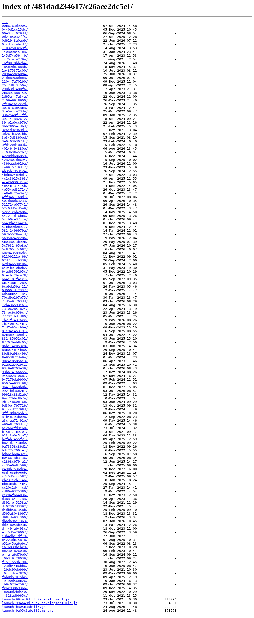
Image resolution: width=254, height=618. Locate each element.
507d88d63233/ (15, 201)
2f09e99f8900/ (15, 100)
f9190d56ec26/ (15, 580)
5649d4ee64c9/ (15, 223)
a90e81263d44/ (15, 424)
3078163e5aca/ (15, 107)
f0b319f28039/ (15, 558)
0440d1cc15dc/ (15, 29)
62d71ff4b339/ (15, 260)
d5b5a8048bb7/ (15, 513)
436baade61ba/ (15, 163)
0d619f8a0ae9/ (15, 40)
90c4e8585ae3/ (15, 361)
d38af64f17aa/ (15, 499)
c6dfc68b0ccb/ (15, 472)
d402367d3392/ (15, 506)
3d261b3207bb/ (15, 134)
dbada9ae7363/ (15, 521)
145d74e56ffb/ (15, 55)
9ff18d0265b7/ (15, 413)
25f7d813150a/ (15, 85)
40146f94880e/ (15, 148)
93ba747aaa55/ (15, 372)
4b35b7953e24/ (15, 171)
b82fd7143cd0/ (15, 443)
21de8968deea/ (15, 78)
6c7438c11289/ (15, 283)
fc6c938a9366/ (15, 588)
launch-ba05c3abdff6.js (24, 607)
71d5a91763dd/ (15, 301)
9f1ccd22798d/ (15, 409)
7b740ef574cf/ (15, 324)
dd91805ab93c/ (15, 525)
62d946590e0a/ (15, 264)
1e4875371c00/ (15, 70)
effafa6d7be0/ (15, 554)
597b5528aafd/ (15, 234)
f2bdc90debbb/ (15, 569)
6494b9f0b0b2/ (15, 268)
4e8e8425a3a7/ (15, 193)
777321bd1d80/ (15, 316)
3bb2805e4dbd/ (15, 126)
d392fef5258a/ (15, 502)
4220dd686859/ (15, 156)
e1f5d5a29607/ (15, 532)
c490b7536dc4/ (15, 469)
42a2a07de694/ (15, 160)
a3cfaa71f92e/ (15, 420)
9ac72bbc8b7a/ (15, 398)
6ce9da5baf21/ (15, 286)
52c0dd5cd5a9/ (15, 208)
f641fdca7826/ (15, 573)
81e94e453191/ (15, 331)
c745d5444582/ (15, 476)
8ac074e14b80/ (15, 350)
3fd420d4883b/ (15, 145)
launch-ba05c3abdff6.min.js (28, 610)
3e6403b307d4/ (15, 141)
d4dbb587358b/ (15, 510)
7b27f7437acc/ (15, 320)
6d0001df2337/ (15, 290)
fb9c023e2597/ (15, 584)
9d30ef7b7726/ (15, 405)
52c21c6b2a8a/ (15, 212)
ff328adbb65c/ (15, 595)
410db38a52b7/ (15, 152)
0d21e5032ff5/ (15, 37)
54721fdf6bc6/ (15, 216)
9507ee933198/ (15, 383)
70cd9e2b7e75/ (15, 297)
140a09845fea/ (15, 52)
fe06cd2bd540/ (15, 592)
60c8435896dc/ (15, 253)
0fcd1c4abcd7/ (15, 44)
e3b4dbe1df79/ (15, 536)
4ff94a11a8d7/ (15, 197)
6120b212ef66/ (15, 256)
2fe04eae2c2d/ (15, 104)
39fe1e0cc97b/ (15, 122)
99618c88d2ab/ (15, 394)
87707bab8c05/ (15, 342)
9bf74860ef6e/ (15, 402)
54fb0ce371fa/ (15, 219)
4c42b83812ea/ (15, 182)
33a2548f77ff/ (15, 115)
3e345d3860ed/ (15, 137)
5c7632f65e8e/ (15, 245)
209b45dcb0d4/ (15, 74)
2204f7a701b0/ (15, 81)
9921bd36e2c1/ (15, 391)
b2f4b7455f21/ (15, 439)
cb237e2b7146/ (15, 480)
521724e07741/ (15, 204)
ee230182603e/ (15, 551)
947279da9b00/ (15, 379)
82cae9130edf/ (15, 335)
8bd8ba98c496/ (15, 353)
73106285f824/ (15, 309)
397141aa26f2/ (15, 119)
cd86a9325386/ (15, 491)
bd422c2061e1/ (15, 450)
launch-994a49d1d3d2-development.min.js (39, 603)
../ (5, 22)
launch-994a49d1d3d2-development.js (35, 599)
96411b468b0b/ (15, 387)
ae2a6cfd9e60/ (15, 428)
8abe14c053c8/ (15, 346)
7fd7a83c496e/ (15, 327)
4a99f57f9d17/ (15, 167)
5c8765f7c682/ (15, 249)
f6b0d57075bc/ (15, 577)
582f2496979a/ (15, 230)
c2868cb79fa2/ (15, 461)
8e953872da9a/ (15, 357)
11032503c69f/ (15, 48)
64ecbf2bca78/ (15, 275)
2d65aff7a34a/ (15, 96)
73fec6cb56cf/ (15, 312)
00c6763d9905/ (15, 26)
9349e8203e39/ (15, 368)
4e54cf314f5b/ (15, 186)
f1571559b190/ (15, 562)
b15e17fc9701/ (15, 432)
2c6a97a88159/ (15, 93)
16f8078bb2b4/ (15, 63)
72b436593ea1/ (15, 305)
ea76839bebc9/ (15, 547)
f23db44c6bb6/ (15, 566)
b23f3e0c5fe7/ (15, 435)
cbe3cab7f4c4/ (15, 484)
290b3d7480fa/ (15, 89)
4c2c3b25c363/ (15, 178)
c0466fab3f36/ (15, 458)
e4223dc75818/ (15, 540)
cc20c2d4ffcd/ (15, 487)
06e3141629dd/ (15, 33)
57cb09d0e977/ (15, 227)
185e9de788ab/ (15, 67)
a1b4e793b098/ (15, 417)
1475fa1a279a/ (15, 59)
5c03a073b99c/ (15, 242)
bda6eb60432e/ (15, 454)
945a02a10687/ (15, 376)
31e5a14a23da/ (15, 111)
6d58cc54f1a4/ (15, 294)
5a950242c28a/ (15, 238)
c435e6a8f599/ (15, 465)
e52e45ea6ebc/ (15, 543)
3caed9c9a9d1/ (15, 130)
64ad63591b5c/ (15, 271)
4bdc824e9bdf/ (15, 175)
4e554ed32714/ (15, 189)
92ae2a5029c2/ (15, 364)
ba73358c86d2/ (15, 446)
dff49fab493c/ (15, 528)
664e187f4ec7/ (15, 279)
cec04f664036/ (15, 495)
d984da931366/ (15, 517)
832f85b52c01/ (15, 338)
